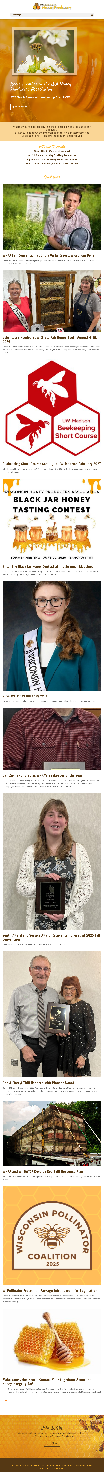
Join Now (52, 1443)
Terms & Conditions (83, 1465)
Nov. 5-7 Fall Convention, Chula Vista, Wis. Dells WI (52, 163)
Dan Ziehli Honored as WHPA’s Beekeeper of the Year (42, 775)
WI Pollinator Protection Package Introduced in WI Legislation (50, 1290)
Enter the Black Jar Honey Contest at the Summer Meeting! (48, 566)
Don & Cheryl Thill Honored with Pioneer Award (38, 1082)
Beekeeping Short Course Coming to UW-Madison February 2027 (52, 463)
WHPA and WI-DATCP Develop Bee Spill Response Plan (43, 1171)
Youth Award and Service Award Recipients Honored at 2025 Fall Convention (51, 937)
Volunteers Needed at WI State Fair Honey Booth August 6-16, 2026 (50, 339)
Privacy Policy (67, 1465)
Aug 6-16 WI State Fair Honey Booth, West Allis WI (52, 159)
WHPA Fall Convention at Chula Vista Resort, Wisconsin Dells (48, 255)
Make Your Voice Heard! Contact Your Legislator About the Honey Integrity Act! (47, 1381)
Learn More (20, 107)
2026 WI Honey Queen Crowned (26, 696)
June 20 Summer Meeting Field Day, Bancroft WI (52, 155)
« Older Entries (8, 1400)
